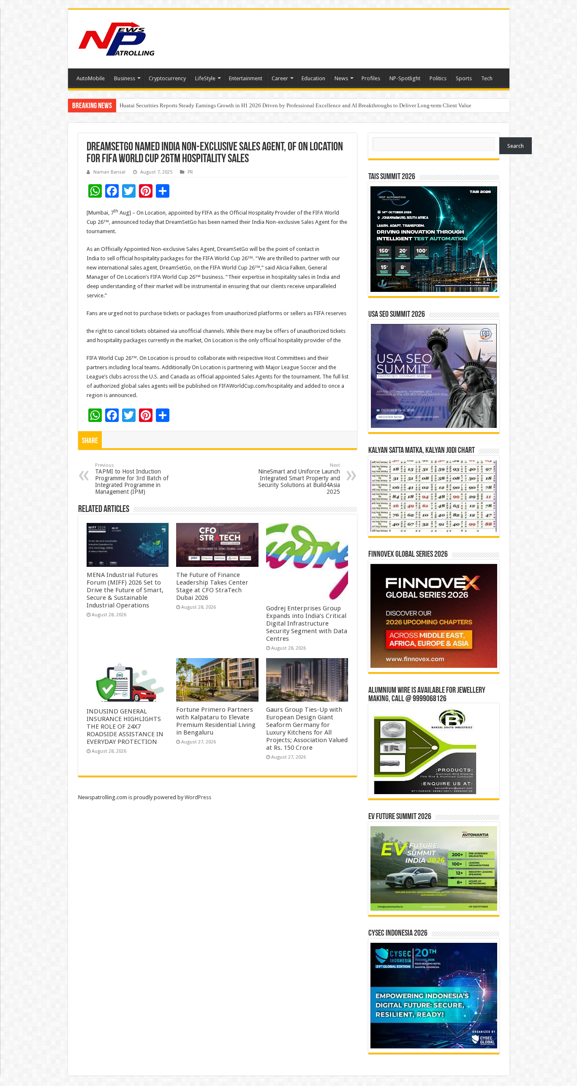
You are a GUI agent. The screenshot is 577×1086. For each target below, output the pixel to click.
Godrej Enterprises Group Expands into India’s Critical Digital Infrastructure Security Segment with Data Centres (306, 623)
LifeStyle (205, 78)
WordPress (198, 797)
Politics (438, 78)
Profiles (371, 78)
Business (124, 78)
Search (515, 146)
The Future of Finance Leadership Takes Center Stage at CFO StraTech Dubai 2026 (212, 586)
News (341, 78)
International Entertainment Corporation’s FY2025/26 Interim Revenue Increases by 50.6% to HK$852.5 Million (248, 105)
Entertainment (245, 78)
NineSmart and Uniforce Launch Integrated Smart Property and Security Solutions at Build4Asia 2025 (299, 479)
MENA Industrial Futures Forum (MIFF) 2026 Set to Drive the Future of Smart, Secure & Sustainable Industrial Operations (125, 590)
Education (313, 78)
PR (190, 172)
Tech (487, 78)
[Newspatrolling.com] (116, 37)
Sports (464, 78)
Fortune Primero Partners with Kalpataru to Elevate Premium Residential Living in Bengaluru (216, 721)
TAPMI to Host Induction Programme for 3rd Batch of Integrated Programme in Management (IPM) (132, 479)
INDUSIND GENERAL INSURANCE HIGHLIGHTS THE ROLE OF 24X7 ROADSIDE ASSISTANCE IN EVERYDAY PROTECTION (125, 727)
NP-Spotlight (404, 78)
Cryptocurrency (167, 78)
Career (280, 78)
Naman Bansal (109, 172)
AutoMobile (90, 78)
